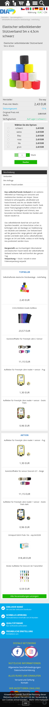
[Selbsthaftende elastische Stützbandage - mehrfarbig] (24, 287)
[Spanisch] (41, 9)
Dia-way (42, 99)
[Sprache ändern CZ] (23, 9)
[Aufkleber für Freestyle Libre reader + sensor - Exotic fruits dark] (24, 514)
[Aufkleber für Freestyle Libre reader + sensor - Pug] (24, 380)
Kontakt (24, 682)
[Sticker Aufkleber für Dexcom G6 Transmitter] (24, 576)
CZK (45, 12)
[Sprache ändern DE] (36, 9)
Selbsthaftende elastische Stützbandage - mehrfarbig (24, 277)
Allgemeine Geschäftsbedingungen (24, 667)
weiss (19, 132)
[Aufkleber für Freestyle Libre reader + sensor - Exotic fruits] (24, 413)
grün (19, 147)
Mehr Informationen (38, 699)
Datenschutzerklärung (24, 670)
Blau (19, 135)
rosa (19, 139)
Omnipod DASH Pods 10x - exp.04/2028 (24, 535)
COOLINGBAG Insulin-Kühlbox (24, 308)
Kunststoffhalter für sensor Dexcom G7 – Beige (24, 471)
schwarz (19, 128)
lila (19, 143)
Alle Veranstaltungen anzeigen (24, 596)
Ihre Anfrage (8, 180)
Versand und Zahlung (24, 680)
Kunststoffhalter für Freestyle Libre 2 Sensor (24, 339)
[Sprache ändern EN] (27, 9)
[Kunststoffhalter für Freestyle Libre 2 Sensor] (24, 349)
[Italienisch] (32, 9)
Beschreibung (8, 172)
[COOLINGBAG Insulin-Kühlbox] (24, 318)
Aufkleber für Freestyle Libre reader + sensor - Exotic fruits (24, 401)
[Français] (45, 9)
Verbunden (7, 176)
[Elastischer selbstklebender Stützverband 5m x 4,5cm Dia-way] (24, 72)
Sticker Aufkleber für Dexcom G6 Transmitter (24, 566)
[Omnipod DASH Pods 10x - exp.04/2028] (24, 545)
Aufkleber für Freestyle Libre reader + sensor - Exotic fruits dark (24, 503)
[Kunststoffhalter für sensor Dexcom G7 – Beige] (24, 481)
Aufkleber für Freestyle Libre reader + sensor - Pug (24, 369)
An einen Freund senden (13, 184)
